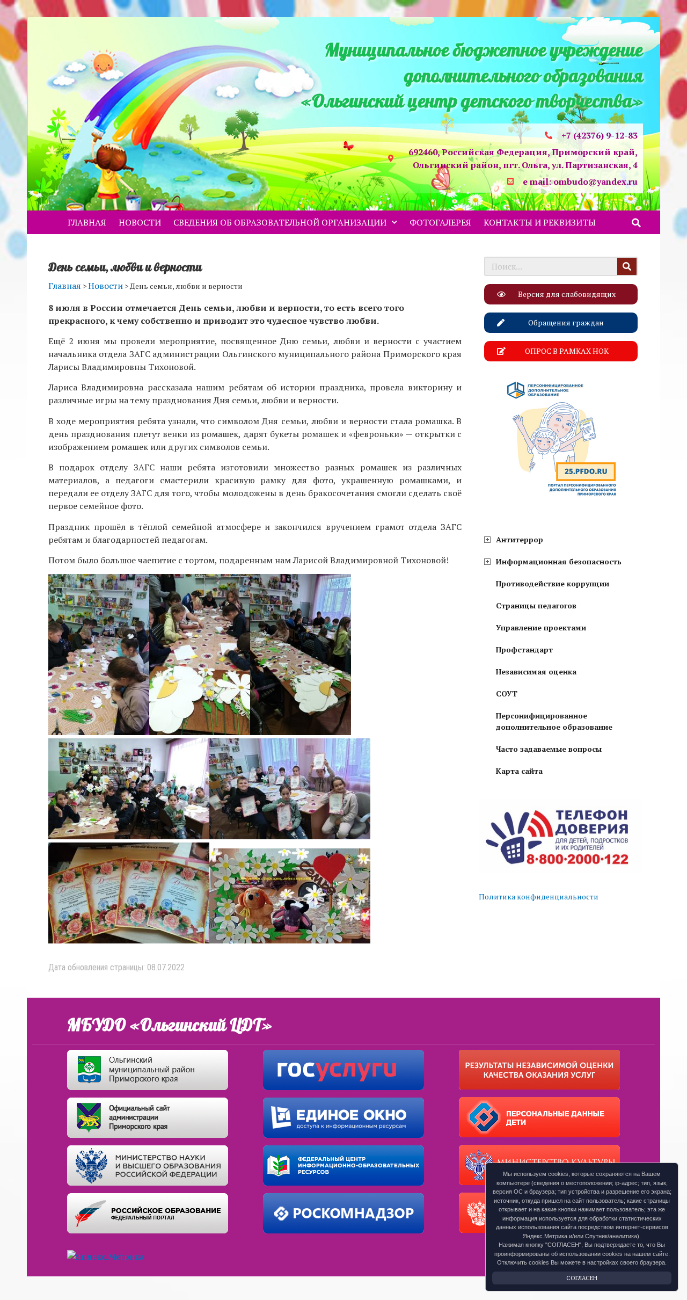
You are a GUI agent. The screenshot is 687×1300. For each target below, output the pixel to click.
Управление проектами (541, 627)
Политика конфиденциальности (538, 896)
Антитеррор (519, 539)
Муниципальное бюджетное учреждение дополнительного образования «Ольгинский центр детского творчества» (472, 76)
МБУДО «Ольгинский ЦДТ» (169, 1025)
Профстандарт (524, 649)
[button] (636, 222)
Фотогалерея (440, 222)
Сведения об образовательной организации (279, 222)
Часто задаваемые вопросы (549, 749)
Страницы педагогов (536, 605)
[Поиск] (627, 266)
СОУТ (506, 693)
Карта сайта (519, 771)
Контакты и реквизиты (540, 222)
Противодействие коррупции (552, 583)
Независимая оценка (536, 671)
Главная (87, 222)
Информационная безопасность (559, 561)
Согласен (581, 1278)
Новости (140, 222)
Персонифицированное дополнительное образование (554, 721)
